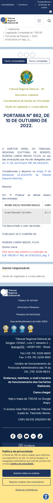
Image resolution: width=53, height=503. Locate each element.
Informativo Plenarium (28, 307)
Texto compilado (38, 61)
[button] (49, 21)
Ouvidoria (23, 5)
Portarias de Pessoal (17, 36)
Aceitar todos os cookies (26, 473)
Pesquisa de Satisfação (28, 314)
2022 (34, 36)
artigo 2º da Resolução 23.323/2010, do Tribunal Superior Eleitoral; (26, 175)
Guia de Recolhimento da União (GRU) (29, 321)
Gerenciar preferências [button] (26, 489)
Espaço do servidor (28, 300)
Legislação (13, 29)
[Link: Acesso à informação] (50, 12)
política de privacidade (22, 463)
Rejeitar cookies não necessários (26, 482)
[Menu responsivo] (39, 21)
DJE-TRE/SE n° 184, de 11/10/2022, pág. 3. (26, 255)
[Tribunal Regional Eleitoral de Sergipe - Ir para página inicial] (9, 20)
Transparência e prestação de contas (44, 5)
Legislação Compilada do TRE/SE (23, 32)
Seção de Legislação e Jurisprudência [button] (23, 276)
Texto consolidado (14, 61)
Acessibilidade (7, 5)
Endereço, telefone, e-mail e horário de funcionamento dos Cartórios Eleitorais (27, 382)
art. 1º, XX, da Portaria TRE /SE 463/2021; (25, 162)
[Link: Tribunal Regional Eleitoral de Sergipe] (10, 292)
